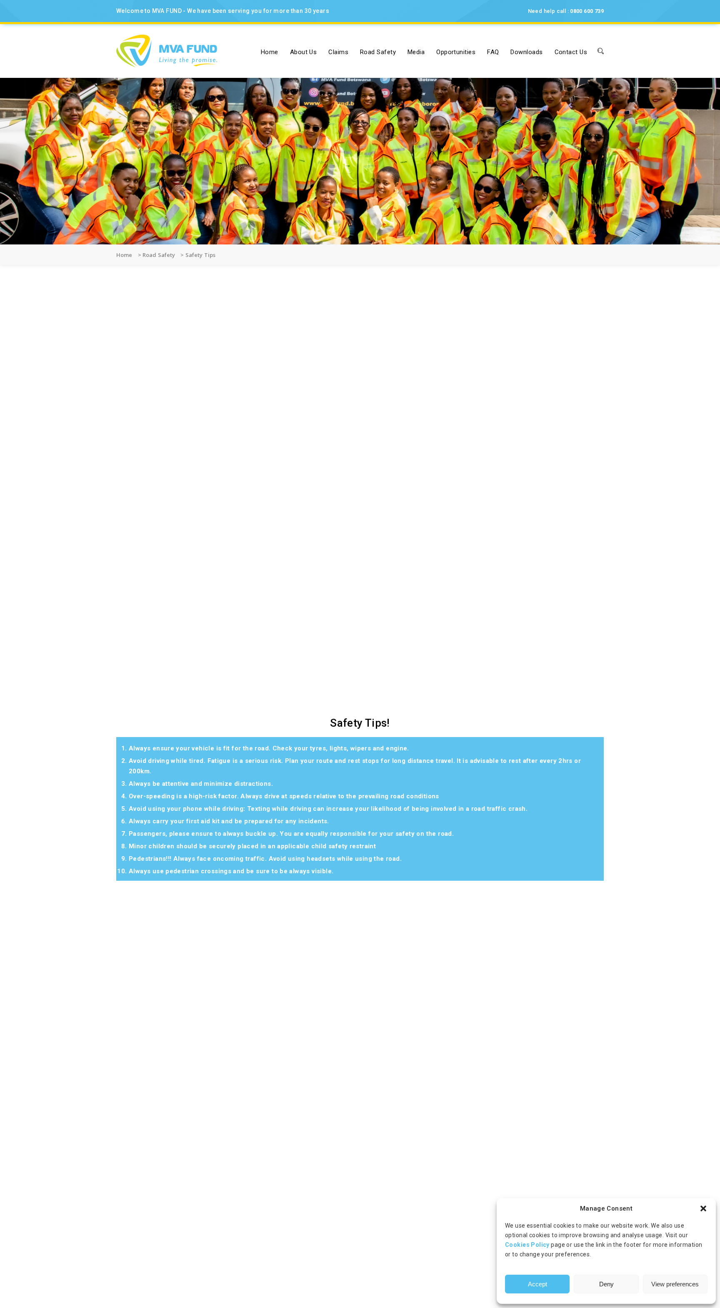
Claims (338, 52)
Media (416, 52)
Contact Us (571, 52)
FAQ (493, 52)
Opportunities (455, 52)
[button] (703, 1208)
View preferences (675, 1284)
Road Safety (378, 52)
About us (303, 52)
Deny (606, 1284)
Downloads (526, 52)
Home (269, 52)
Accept (537, 1284)
